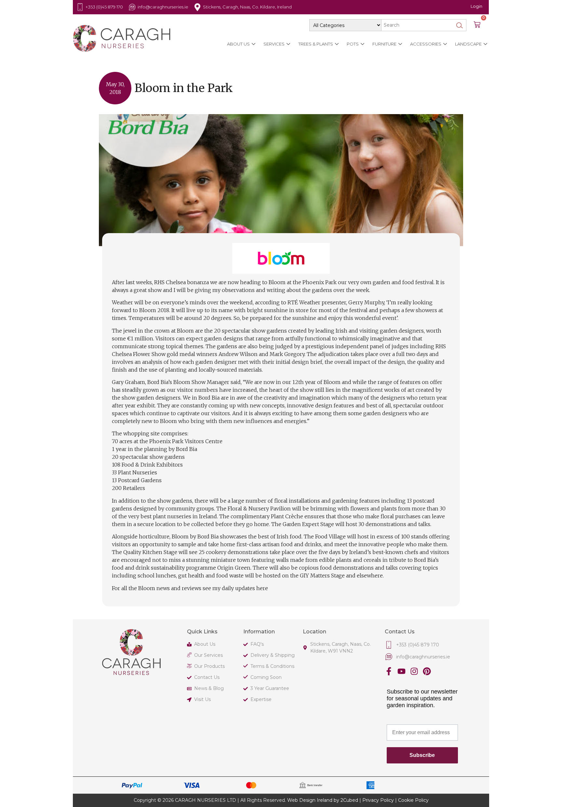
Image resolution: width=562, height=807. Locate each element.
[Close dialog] (433, 292)
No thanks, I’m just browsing (199, 492)
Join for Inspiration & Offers (199, 473)
